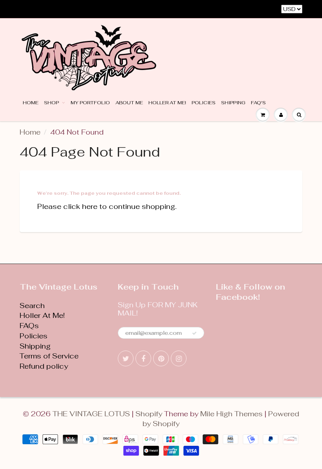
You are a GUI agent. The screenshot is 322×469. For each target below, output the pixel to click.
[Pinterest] (161, 358)
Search (32, 305)
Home (30, 103)
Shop (52, 103)
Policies (204, 103)
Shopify (148, 413)
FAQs (29, 325)
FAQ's (258, 103)
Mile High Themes (231, 413)
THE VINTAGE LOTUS (91, 413)
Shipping (233, 103)
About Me (129, 103)
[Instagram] (179, 358)
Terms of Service (49, 355)
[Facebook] (143, 358)
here (89, 206)
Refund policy (44, 366)
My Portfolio (90, 103)
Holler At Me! (167, 103)
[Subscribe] (194, 333)
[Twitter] (126, 358)
